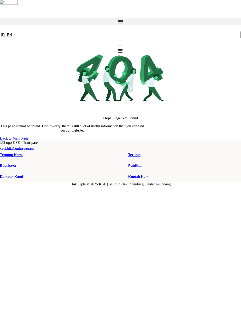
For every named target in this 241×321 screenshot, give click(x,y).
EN (9, 35)
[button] (120, 21)
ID (3, 35)
